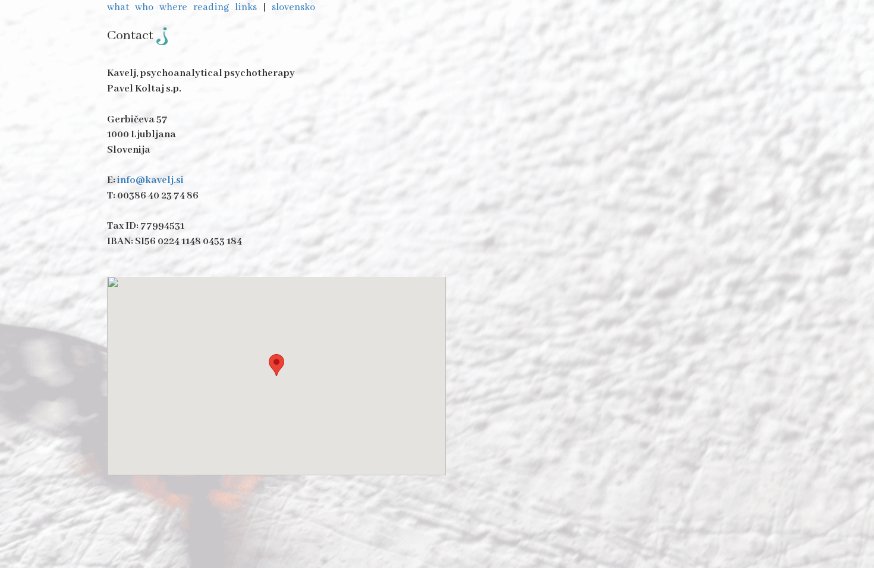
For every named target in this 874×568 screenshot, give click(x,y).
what (119, 7)
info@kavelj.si (150, 180)
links (247, 7)
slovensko (294, 7)
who (145, 7)
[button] (276, 365)
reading (212, 7)
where (174, 7)
